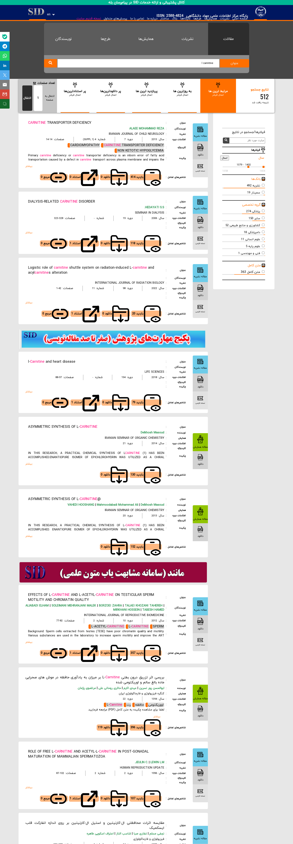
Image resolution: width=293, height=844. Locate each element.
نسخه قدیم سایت (89, 18)
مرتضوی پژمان (87, 688)
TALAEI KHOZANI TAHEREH (143, 606)
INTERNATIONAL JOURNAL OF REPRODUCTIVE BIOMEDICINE (124, 615)
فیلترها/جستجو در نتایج (246, 132)
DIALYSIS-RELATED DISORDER (61, 201)
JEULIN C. (141, 762)
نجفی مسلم (156, 834)
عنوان (234, 63)
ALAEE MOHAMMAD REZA (146, 129)
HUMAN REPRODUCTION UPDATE (142, 768)
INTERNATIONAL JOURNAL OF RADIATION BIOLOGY (129, 283)
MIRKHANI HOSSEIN (126, 610)
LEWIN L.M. (149, 762)
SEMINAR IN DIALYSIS (149, 213)
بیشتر (29, 166)
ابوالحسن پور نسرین (151, 688)
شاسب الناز (124, 834)
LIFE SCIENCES (154, 372)
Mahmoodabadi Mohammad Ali (117, 505)
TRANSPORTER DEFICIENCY (59, 122)
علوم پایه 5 (253, 246)
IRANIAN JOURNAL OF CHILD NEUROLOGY (136, 134)
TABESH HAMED (152, 610)
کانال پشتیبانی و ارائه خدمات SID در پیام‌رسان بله (146, 2)
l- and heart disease (51, 361)
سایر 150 (254, 218)
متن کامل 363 (250, 272)
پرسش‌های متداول (115, 19)
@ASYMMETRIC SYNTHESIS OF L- (64, 499)
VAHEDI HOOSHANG (81, 505)
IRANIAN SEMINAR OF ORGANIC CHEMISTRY (134, 438)
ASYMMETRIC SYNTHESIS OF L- (62, 426)
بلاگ (174, 19)
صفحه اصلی (240, 19)
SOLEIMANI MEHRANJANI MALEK (73, 606)
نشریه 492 (253, 186)
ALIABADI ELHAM (37, 606)
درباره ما (152, 19)
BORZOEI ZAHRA (110, 606)
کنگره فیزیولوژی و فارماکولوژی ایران (141, 693)
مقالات (228, 39)
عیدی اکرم (131, 688)
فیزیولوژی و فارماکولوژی (148, 839)
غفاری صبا (141, 834)
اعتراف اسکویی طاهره (101, 834)
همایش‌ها (210, 19)
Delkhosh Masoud (152, 433)
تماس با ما (137, 19)
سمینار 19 (253, 193)
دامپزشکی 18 (252, 232)
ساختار (164, 19)
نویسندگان (63, 39)
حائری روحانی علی (110, 688)
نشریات (224, 19)
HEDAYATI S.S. (154, 207)
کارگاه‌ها (185, 19)
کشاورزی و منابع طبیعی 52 (242, 225)
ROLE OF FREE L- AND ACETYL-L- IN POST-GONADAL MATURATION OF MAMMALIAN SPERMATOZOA (88, 754)
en (48, 14)
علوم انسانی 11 (250, 239)
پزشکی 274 (253, 211)
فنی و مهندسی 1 (249, 253)
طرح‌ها (197, 19)
